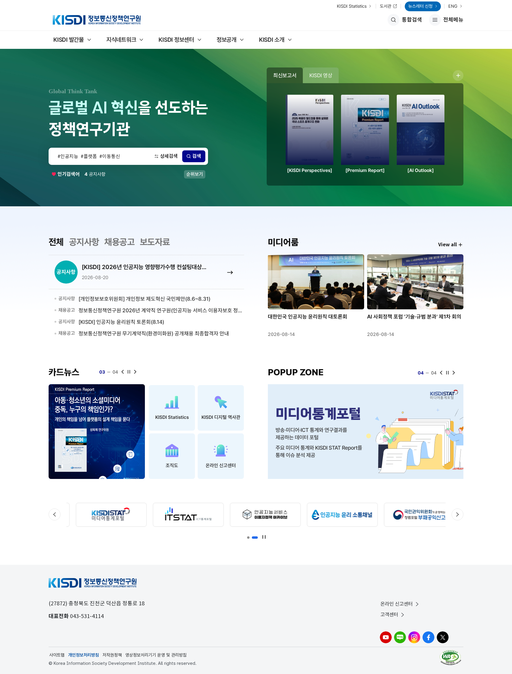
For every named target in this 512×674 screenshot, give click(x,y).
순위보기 (194, 174)
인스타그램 (414, 637)
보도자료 (155, 242)
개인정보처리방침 (83, 655)
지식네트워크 (121, 39)
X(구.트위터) (443, 637)
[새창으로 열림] (97, 431)
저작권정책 (112, 655)
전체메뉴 (446, 21)
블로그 (400, 637)
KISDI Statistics (352, 6)
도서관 (385, 6)
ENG (452, 6)
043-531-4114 (87, 616)
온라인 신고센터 (396, 604)
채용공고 (119, 242)
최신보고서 (284, 75)
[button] (248, 537)
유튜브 (386, 637)
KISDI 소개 (271, 39)
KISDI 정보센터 (176, 39)
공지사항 (84, 242)
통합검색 (412, 19)
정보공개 (226, 39)
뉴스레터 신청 (420, 6)
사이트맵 (57, 655)
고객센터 (389, 614)
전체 (56, 242)
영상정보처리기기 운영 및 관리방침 (156, 655)
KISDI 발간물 (68, 39)
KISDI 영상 (320, 75)
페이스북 (428, 637)
